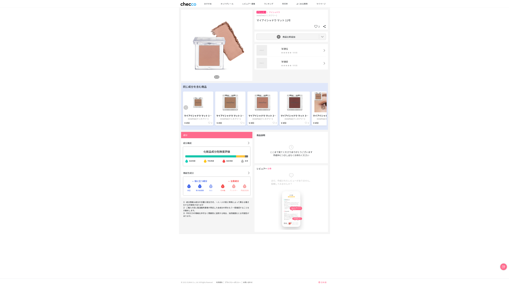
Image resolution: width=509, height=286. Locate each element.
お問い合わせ (248, 282)
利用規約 (219, 282)
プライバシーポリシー (233, 282)
